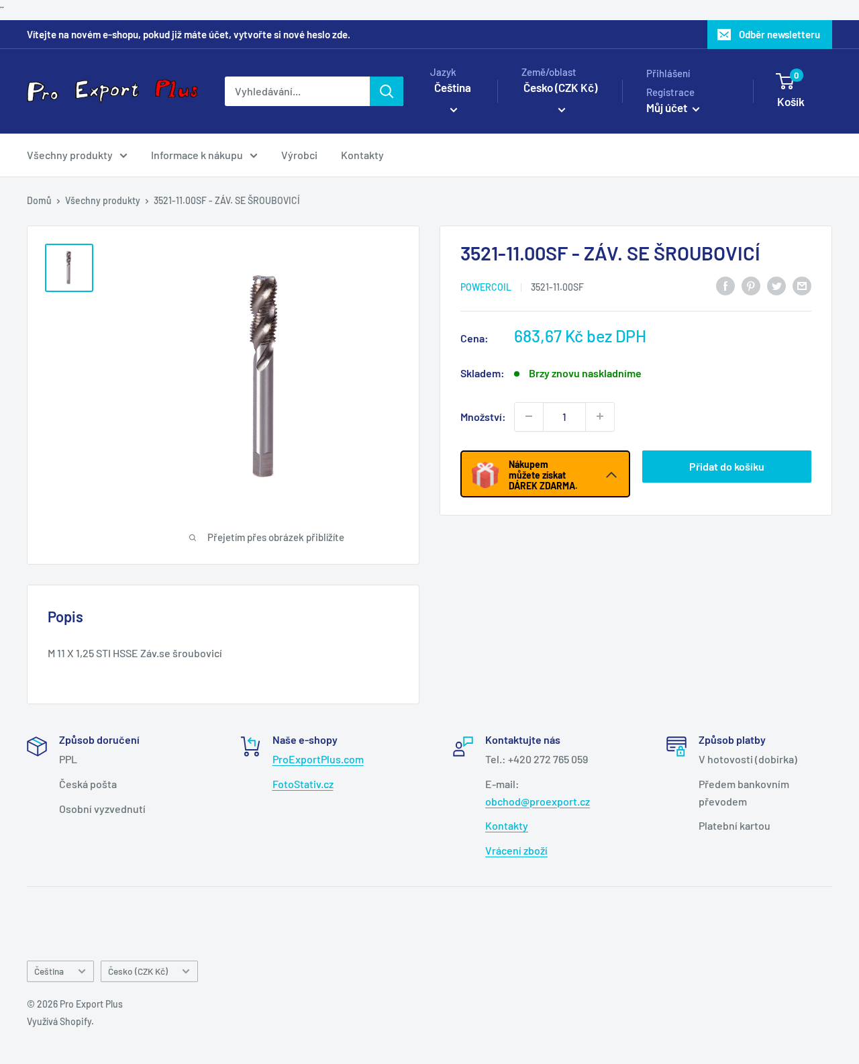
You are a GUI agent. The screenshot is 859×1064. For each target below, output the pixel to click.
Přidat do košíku (726, 465)
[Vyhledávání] (386, 91)
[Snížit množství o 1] (529, 416)
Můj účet (667, 107)
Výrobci (299, 154)
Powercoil (485, 286)
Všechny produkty (70, 154)
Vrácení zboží (516, 850)
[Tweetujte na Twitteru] (776, 285)
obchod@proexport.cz (537, 801)
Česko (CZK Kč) (138, 971)
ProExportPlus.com (318, 759)
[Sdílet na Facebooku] (725, 285)
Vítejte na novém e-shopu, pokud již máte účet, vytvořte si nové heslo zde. (188, 34)
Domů (39, 200)
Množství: (483, 415)
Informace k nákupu (197, 154)
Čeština (49, 971)
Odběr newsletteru (779, 34)
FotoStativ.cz (303, 783)
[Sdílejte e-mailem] (802, 285)
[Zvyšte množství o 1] (600, 416)
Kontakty (362, 154)
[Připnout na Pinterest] (751, 285)
